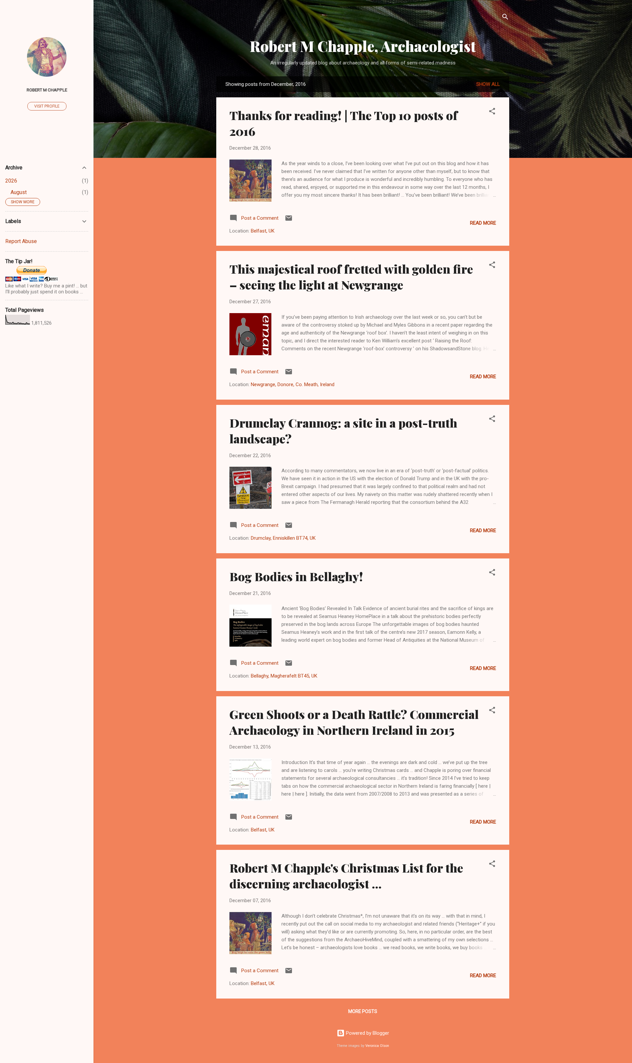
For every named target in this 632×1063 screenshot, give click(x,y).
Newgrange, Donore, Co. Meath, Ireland (292, 384)
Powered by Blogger (367, 1033)
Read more (483, 223)
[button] (492, 112)
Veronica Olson (377, 1046)
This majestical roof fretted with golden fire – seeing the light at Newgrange (351, 276)
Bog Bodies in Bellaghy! (296, 576)
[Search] (505, 18)
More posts (362, 1011)
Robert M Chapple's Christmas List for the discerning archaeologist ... (346, 875)
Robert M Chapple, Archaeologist (363, 46)
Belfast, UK (263, 231)
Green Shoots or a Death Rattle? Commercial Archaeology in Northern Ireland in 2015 (354, 722)
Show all (488, 84)
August (19, 192)
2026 (11, 181)
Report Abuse (21, 241)
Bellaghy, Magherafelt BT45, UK (284, 676)
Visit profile (47, 106)
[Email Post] (289, 220)
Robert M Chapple (47, 89)
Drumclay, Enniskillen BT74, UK (283, 538)
